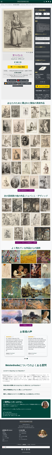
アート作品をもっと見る (26, 325)
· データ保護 (4, 436)
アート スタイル (8, 4)
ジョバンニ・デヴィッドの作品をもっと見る (26, 242)
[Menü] (1, 1)
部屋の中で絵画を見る (25, 83)
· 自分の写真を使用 (22, 431)
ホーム (2, 4)
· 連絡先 (3, 431)
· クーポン (21, 437)
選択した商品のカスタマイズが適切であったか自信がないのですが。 (22, 394)
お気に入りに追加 (23, 80)
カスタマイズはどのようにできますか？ (14, 371)
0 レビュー (20, 85)
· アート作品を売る (22, 433)
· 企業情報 (4, 433)
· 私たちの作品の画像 (23, 436)
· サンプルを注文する (23, 439)
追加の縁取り (37, 16)
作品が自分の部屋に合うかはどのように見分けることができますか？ (22, 385)
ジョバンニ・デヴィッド (26, 4)
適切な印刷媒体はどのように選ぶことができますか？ (17, 389)
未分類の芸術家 (16, 4)
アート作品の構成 (18, 67)
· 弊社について (5, 440)
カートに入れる (43, 86)
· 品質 (20, 434)
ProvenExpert (12, 353)
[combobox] (42, 18)
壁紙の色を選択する (11, 83)
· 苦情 (3, 439)
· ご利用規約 (4, 434)
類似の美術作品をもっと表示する (26, 190)
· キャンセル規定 (5, 437)
